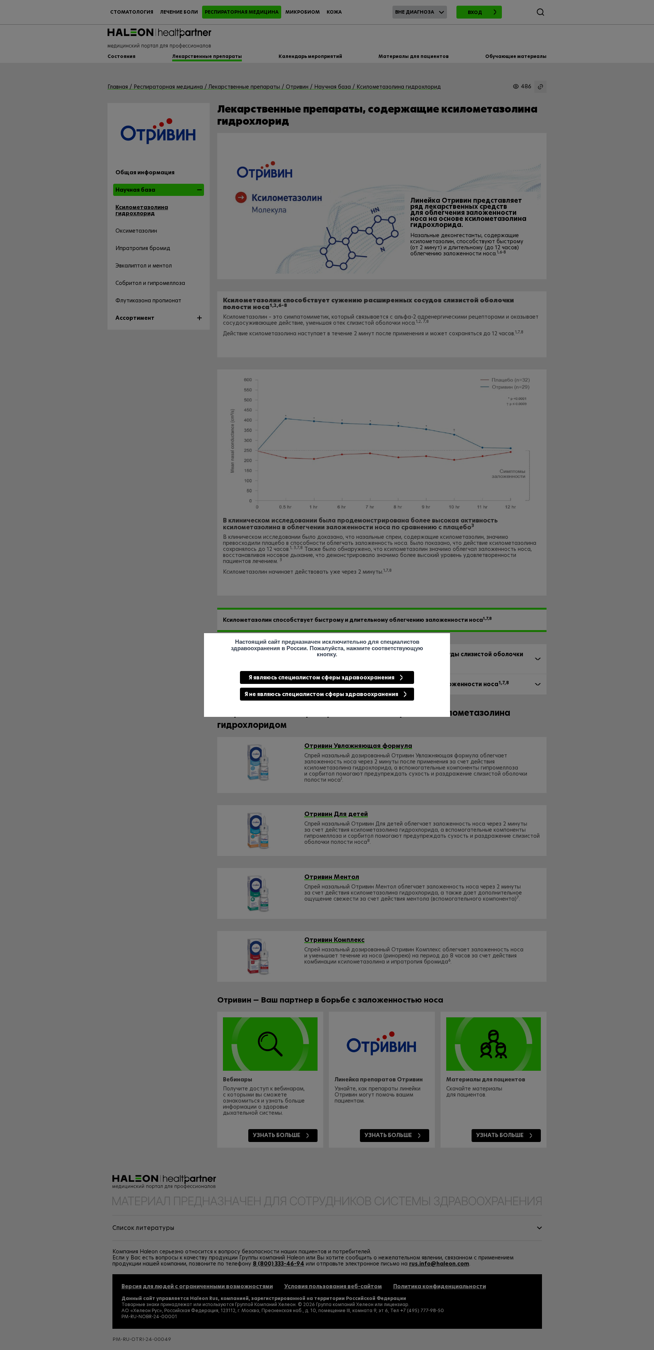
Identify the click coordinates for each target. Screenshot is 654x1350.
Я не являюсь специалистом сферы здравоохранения (321, 694)
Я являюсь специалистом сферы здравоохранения (321, 677)
